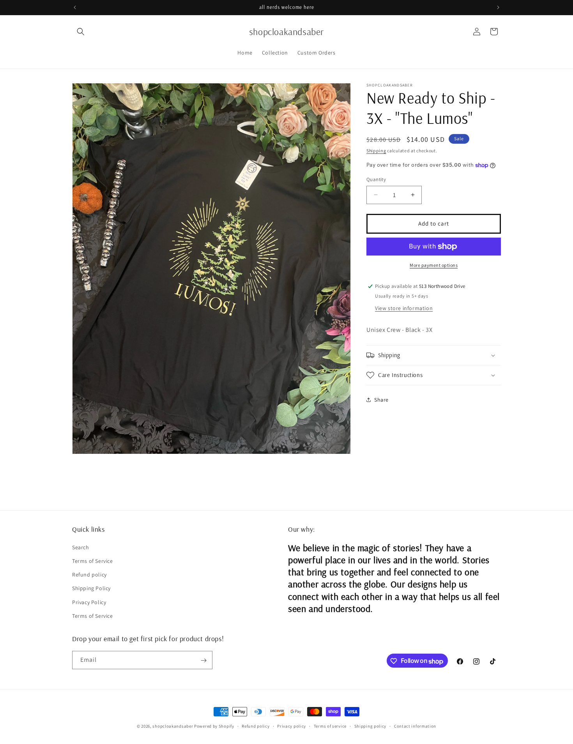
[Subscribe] (203, 660)
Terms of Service (92, 560)
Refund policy (89, 574)
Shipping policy (370, 726)
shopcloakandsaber (172, 726)
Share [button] (381, 399)
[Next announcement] (498, 7)
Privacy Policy (89, 601)
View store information (404, 308)
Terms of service (330, 726)
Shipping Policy (91, 588)
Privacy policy (291, 726)
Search (80, 546)
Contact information (415, 726)
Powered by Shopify (214, 726)
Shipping (376, 150)
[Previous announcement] (74, 7)
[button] (80, 31)
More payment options (434, 265)
